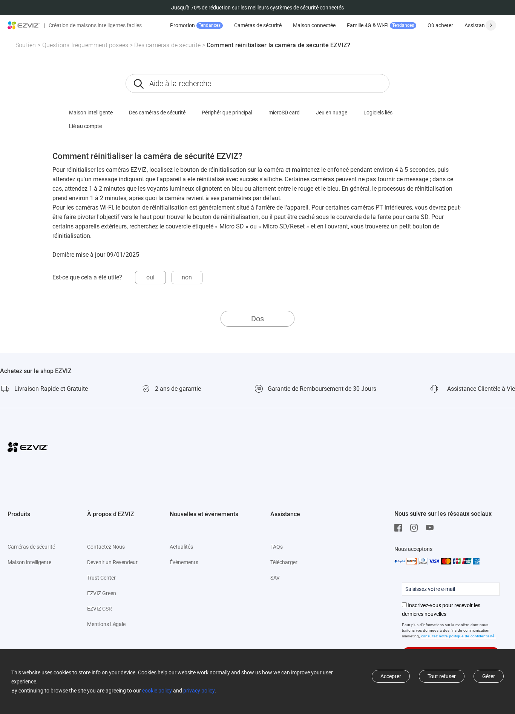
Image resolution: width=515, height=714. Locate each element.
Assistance (477, 25)
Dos (257, 318)
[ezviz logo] (24, 25)
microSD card (284, 112)
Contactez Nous (106, 547)
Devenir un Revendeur (112, 562)
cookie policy (157, 691)
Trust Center (101, 578)
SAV (275, 578)
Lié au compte (85, 126)
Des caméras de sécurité (167, 45)
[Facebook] (400, 528)
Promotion (195, 25)
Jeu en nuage (331, 112)
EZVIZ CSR (99, 609)
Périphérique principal (227, 112)
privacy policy (199, 691)
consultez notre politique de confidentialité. (458, 636)
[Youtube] (431, 528)
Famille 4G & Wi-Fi (380, 25)
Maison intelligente (91, 112)
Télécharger (283, 562)
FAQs (276, 547)
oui (150, 277)
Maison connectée (314, 25)
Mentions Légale (106, 624)
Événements (184, 562)
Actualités (181, 547)
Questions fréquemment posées (85, 45)
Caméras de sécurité (258, 25)
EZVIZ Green (101, 593)
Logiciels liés (377, 112)
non (187, 277)
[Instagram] (416, 528)
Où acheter (440, 25)
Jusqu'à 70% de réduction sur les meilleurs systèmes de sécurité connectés (257, 8)
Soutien (25, 45)
